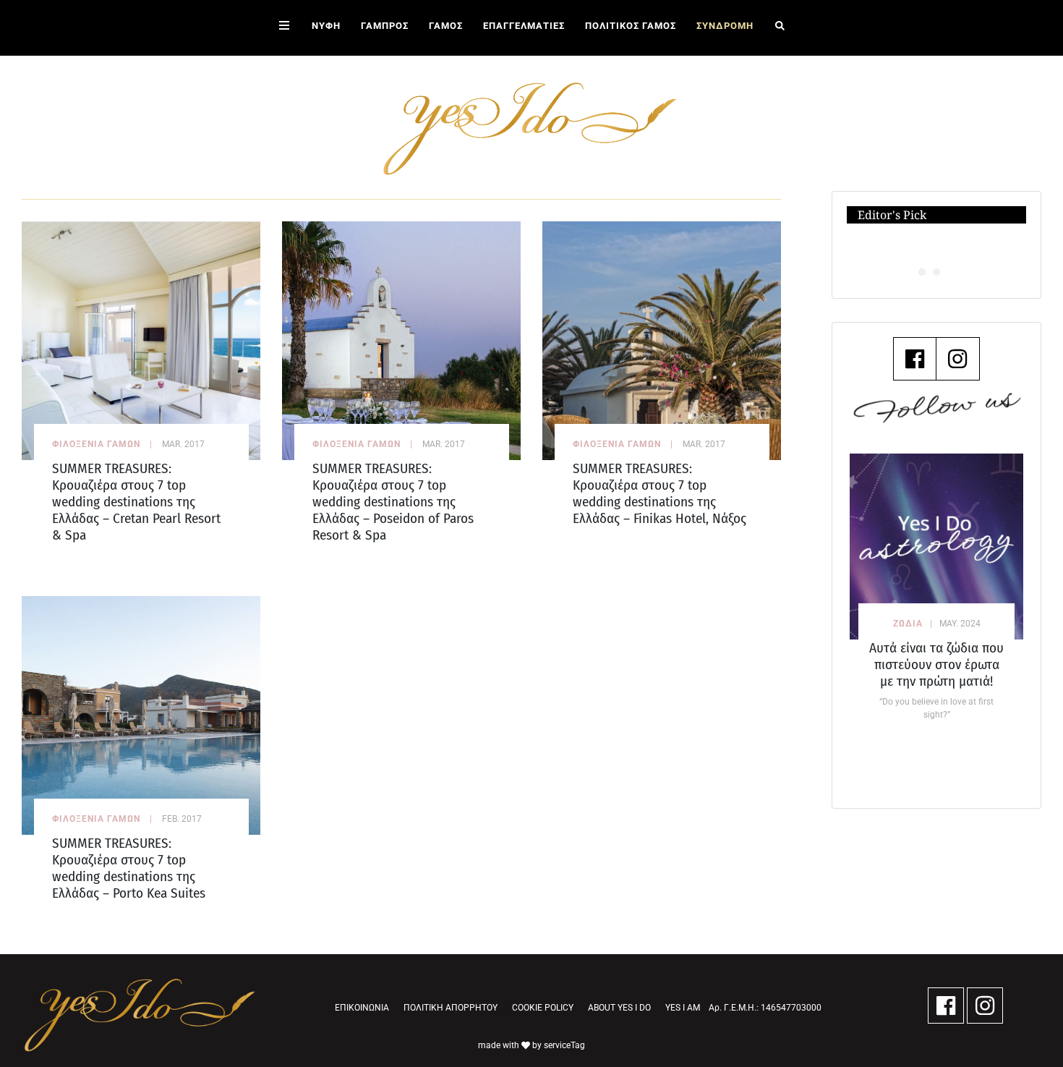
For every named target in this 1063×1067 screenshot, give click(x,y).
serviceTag (564, 1045)
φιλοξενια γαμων (96, 444)
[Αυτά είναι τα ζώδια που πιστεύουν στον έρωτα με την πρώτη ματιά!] (936, 546)
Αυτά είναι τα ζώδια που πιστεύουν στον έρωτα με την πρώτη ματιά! (936, 664)
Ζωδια (908, 623)
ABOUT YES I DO (619, 1008)
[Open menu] (284, 28)
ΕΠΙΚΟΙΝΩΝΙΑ (362, 1008)
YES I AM (682, 1008)
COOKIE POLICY (542, 1008)
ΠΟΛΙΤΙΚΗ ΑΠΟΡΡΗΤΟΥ (451, 1008)
